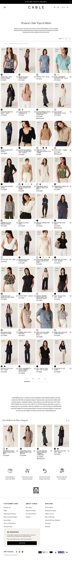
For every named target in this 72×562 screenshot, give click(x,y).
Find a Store (49, 507)
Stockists (48, 523)
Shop (5, 43)
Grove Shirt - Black (26, 296)
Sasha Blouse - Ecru (24, 223)
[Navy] (1, 109)
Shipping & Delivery (10, 514)
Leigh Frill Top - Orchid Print (6, 77)
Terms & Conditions (10, 523)
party (56, 404)
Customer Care (11, 504)
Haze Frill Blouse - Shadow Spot (61, 333)
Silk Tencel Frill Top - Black (60, 296)
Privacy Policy (8, 526)
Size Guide (7, 520)
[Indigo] (1, 148)
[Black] (19, 148)
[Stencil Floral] (1, 330)
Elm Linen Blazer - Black (7, 187)
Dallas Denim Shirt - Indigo (43, 223)
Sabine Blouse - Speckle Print (6, 223)
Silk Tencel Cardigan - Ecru (60, 112)
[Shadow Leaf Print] (1, 293)
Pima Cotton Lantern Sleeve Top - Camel (43, 151)
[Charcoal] (37, 109)
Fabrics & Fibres (31, 510)
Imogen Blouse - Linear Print (24, 260)
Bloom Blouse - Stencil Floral (6, 333)
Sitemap (47, 526)
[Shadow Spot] (55, 330)
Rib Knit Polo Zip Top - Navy (7, 369)
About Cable (31, 504)
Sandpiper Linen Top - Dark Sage (61, 187)
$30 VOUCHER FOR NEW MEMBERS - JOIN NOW (36, 2)
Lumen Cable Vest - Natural (25, 333)
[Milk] (37, 184)
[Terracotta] (19, 109)
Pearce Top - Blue (42, 77)
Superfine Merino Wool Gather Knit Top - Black (25, 151)
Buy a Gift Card (50, 517)
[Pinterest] (22, 552)
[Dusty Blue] (37, 330)
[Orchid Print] (1, 74)
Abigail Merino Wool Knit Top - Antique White (42, 297)
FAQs (5, 510)
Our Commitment (31, 514)
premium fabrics (16, 402)
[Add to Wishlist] (17, 77)
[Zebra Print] (19, 74)
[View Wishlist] (54, 7)
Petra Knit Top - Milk (8, 259)
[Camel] (37, 148)
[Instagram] (19, 552)
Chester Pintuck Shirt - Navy (7, 112)
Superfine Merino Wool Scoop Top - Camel (25, 188)
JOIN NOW (22, 543)
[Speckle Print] (1, 220)
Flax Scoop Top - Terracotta (25, 112)
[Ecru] (55, 109)
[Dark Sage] (55, 184)
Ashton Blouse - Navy (60, 223)
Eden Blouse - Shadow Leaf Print (7, 296)
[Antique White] (37, 293)
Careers (28, 517)
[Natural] (19, 330)
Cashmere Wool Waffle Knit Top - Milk (42, 188)
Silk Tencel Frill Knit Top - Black (42, 369)
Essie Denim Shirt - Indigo (7, 150)
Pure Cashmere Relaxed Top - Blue (61, 77)
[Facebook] (16, 552)
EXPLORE (49, 504)
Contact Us (7, 507)
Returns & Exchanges (10, 517)
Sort (60, 38)
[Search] (67, 7)
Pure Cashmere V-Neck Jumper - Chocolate (25, 370)
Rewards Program (50, 510)
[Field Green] (22, 109)
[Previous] (66, 421)
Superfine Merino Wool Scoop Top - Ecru (42, 261)
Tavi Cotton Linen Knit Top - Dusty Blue (42, 334)
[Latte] (31, 184)
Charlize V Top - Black (60, 369)
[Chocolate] (4, 366)
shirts (46, 400)
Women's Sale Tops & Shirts (18, 43)
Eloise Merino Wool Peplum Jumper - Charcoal (43, 113)
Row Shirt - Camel (60, 150)
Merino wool (41, 402)
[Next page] (45, 379)
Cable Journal (49, 514)
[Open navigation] (5, 7)
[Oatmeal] (58, 74)
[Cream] (40, 148)
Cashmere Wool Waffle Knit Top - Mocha (26, 452)
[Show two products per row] (66, 39)
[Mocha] (40, 184)
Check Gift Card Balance (52, 520)
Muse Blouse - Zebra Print (24, 77)
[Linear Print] (19, 257)
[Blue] (37, 74)
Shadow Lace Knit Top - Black (60, 260)
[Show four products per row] (69, 39)
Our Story (29, 507)
